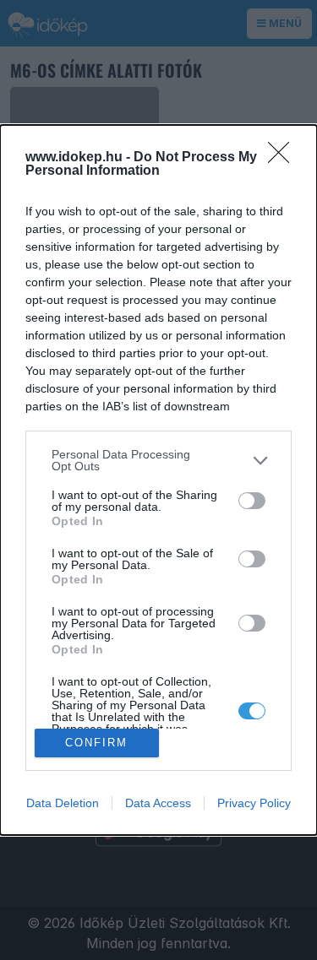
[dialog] (158, 479)
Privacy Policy (254, 803)
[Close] (284, 158)
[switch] (251, 500)
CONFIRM (96, 742)
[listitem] (158, 460)
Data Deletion (62, 803)
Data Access (158, 803)
